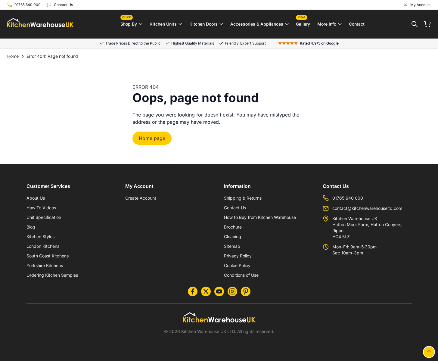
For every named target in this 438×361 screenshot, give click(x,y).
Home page (152, 138)
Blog (30, 226)
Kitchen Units (163, 23)
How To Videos (41, 207)
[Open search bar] (415, 24)
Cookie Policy (237, 265)
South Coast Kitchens (47, 255)
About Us (35, 198)
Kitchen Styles (40, 236)
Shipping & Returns (243, 198)
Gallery (303, 22)
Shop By (128, 22)
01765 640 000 (347, 198)
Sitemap (232, 246)
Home (13, 56)
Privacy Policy (238, 255)
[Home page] (40, 24)
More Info (326, 23)
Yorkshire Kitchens (44, 265)
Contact (357, 23)
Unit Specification (43, 217)
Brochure (233, 226)
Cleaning (232, 236)
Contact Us (235, 207)
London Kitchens (42, 246)
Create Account (140, 198)
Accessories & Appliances (256, 23)
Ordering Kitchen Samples (52, 275)
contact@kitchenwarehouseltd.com (367, 208)
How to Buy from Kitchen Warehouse (260, 217)
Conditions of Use (241, 275)
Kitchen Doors (203, 23)
